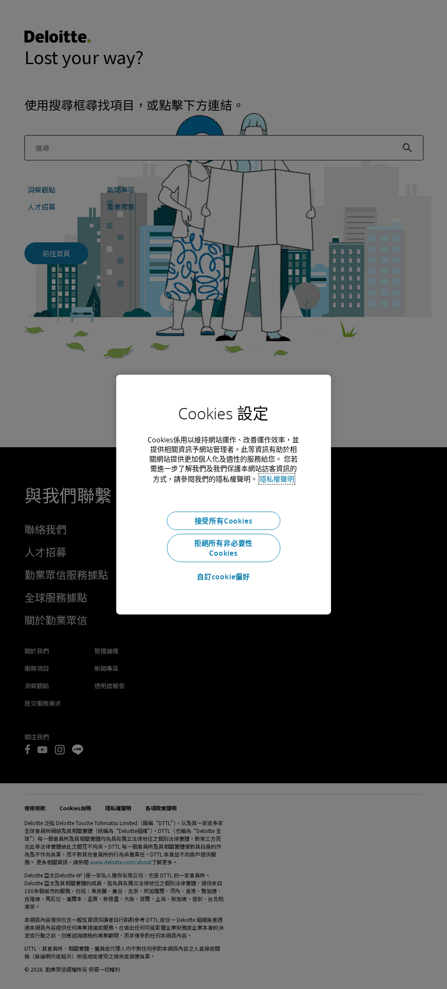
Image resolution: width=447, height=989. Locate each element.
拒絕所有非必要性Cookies (223, 547)
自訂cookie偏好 (223, 576)
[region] (223, 494)
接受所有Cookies (224, 520)
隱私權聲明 (276, 478)
